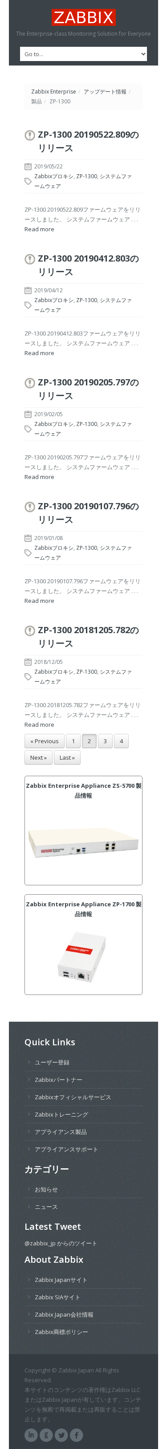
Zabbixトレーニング (61, 1114)
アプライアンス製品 (61, 1132)
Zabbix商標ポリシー (61, 1332)
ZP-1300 (86, 176)
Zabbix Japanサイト (61, 1280)
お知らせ (46, 1189)
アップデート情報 (105, 91)
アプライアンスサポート (66, 1149)
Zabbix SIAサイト (58, 1297)
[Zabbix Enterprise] (83, 17)
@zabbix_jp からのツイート (61, 1243)
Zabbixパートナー (58, 1080)
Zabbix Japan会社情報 (64, 1314)
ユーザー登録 (52, 1062)
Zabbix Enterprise (53, 91)
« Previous (44, 741)
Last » (67, 757)
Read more (39, 229)
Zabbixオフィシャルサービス (73, 1097)
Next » (38, 757)
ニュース (46, 1207)
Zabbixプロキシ (53, 176)
